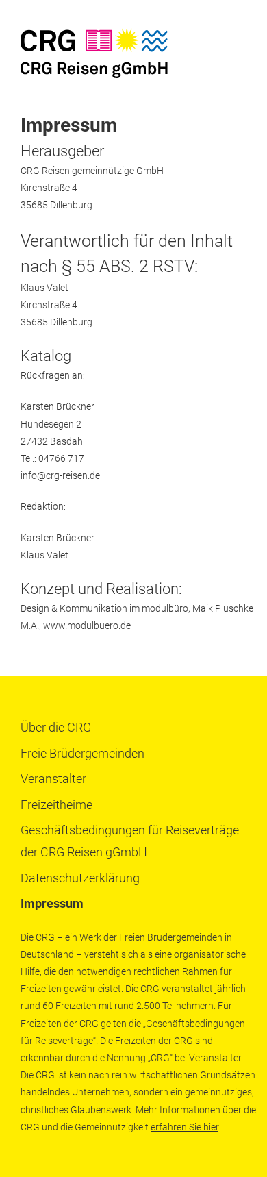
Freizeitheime (56, 804)
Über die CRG (56, 727)
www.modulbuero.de (87, 625)
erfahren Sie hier (184, 1127)
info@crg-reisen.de (60, 475)
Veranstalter (53, 778)
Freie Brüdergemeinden (82, 753)
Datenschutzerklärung (80, 878)
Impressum (52, 903)
